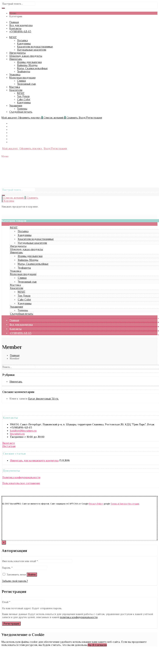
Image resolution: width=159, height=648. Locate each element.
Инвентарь (15, 59)
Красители (15, 90)
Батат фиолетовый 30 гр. (43, 398)
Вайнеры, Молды (27, 65)
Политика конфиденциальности (21, 477)
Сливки (21, 80)
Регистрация (11, 623)
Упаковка (14, 74)
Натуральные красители (31, 49)
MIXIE (13, 37)
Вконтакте (8, 443)
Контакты (15, 28)
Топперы (22, 108)
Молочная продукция (22, 77)
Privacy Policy (96, 504)
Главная (14, 22)
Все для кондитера (21, 25)
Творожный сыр (26, 83)
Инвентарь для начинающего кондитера (34, 460)
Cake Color (23, 99)
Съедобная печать (20, 111)
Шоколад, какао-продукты (25, 55)
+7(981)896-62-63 (20, 31)
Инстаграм (9, 446)
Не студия (133, 504)
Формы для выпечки (29, 62)
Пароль (7, 567)
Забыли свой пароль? (15, 580)
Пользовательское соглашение (21, 483)
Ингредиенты (17, 52)
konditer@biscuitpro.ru (23, 430)
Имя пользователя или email (20, 561)
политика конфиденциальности (79, 617)
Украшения (15, 105)
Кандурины (24, 43)
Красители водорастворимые (35, 46)
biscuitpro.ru (17, 433)
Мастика (14, 86)
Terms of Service (119, 504)
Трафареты (23, 71)
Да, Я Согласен (97, 644)
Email (6, 602)
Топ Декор (23, 96)
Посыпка (22, 40)
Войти (31, 574)
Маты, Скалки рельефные (32, 68)
